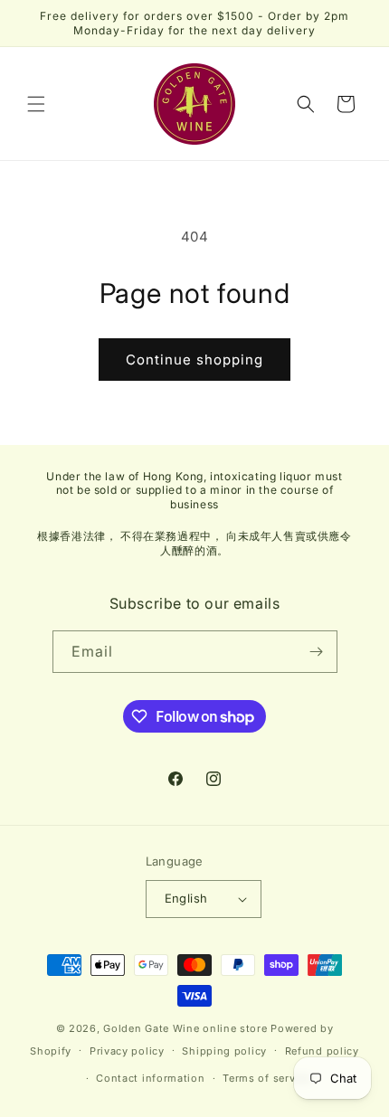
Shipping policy (224, 1051)
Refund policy (322, 1051)
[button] (36, 104)
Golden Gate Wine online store (185, 1028)
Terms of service (266, 1078)
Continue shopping (194, 359)
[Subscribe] (317, 651)
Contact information (150, 1078)
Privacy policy (127, 1051)
